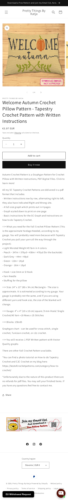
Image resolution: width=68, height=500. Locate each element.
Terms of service (28, 488)
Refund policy (56, 483)
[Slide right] (40, 92)
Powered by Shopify (39, 483)
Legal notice (59, 488)
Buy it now (34, 164)
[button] (6, 12)
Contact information (35, 493)
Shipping (17, 133)
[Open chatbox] (61, 493)
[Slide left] (27, 92)
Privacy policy (13, 488)
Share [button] (8, 394)
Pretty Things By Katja (21, 483)
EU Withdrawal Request (18, 494)
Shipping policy (44, 488)
